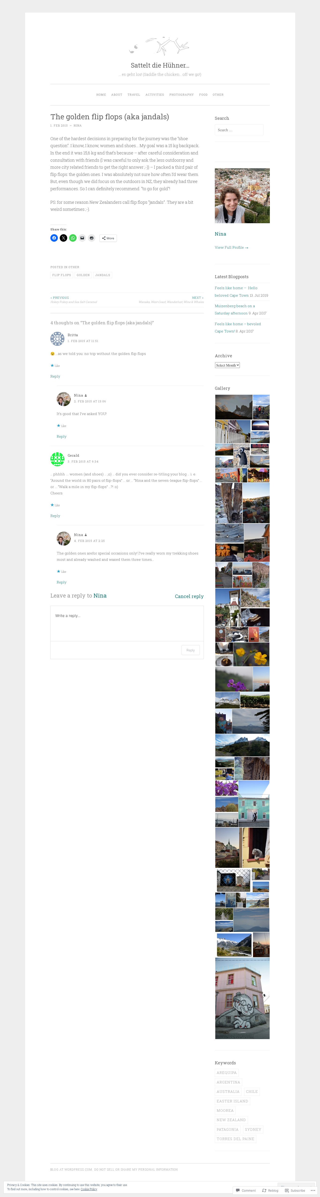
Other (218, 94)
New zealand (231, 1119)
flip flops (61, 275)
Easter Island (232, 1101)
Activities (154, 94)
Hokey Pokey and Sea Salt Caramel (73, 300)
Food (203, 94)
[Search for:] (239, 130)
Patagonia (228, 1129)
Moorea (225, 1110)
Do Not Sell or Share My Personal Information (136, 1169)
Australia (228, 1091)
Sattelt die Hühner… (160, 65)
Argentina (228, 1082)
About (116, 94)
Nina (78, 125)
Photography (181, 94)
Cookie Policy (89, 1189)
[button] (234, 407)
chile (252, 1091)
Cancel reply (189, 596)
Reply (55, 376)
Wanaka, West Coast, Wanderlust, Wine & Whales (171, 300)
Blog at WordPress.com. (71, 1169)
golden (83, 275)
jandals (102, 275)
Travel (133, 94)
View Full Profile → (231, 247)
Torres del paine (235, 1138)
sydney (253, 1129)
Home (101, 94)
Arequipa (227, 1072)
